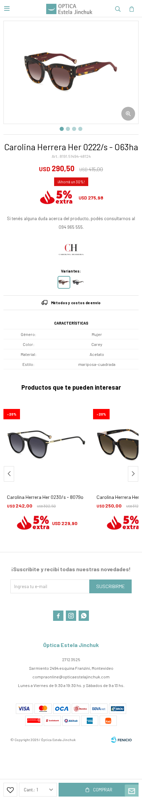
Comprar (102, 789)
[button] (118, 8)
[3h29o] (78, 282)
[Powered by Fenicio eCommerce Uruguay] (121, 740)
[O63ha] (64, 282)
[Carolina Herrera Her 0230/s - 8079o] (46, 445)
